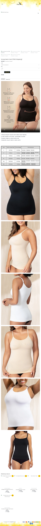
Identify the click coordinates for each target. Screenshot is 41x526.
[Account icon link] (36, 4)
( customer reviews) (8, 61)
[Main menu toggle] (2, 4)
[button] (39, 10)
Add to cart (7, 72)
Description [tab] (3, 79)
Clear (2, 69)
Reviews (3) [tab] (8, 79)
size (1, 66)
